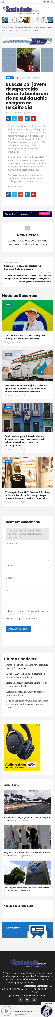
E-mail (10, 578)
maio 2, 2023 (32, 113)
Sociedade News (15, 113)
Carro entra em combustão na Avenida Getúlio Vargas (22, 267)
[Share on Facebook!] (8, 118)
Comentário (12, 543)
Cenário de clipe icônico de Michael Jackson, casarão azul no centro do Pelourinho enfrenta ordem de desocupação (25, 441)
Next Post (45, 272)
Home (4, 27)
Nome (9, 565)
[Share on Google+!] (20, 118)
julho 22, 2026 (13, 449)
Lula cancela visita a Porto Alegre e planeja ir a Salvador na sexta (25, 337)
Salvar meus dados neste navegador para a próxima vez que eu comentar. (27, 615)
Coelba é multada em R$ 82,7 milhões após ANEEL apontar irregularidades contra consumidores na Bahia (26, 388)
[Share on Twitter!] (14, 118)
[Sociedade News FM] (20, 10)
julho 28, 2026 (13, 395)
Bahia (10, 27)
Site (8, 590)
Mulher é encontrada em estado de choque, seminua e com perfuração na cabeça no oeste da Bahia (27, 278)
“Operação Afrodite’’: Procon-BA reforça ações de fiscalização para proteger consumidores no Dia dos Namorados (28, 495)
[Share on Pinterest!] (33, 118)
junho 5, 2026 (13, 502)
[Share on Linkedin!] (27, 118)
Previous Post (12, 263)
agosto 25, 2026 (13, 342)
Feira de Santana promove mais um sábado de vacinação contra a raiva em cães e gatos (27, 704)
